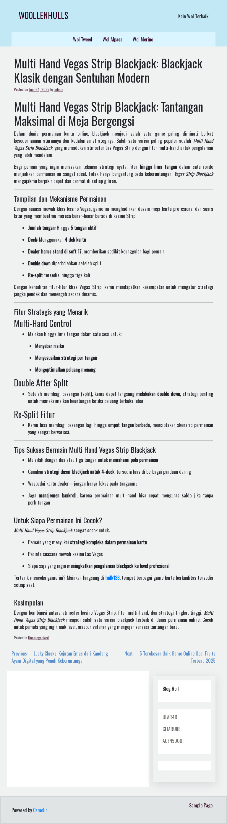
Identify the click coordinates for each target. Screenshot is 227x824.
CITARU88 (172, 729)
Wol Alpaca (112, 39)
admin (58, 89)
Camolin (40, 810)
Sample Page (201, 805)
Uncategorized (38, 637)
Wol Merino (143, 39)
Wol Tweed (82, 39)
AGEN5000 (172, 740)
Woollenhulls (43, 15)
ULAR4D (170, 717)
